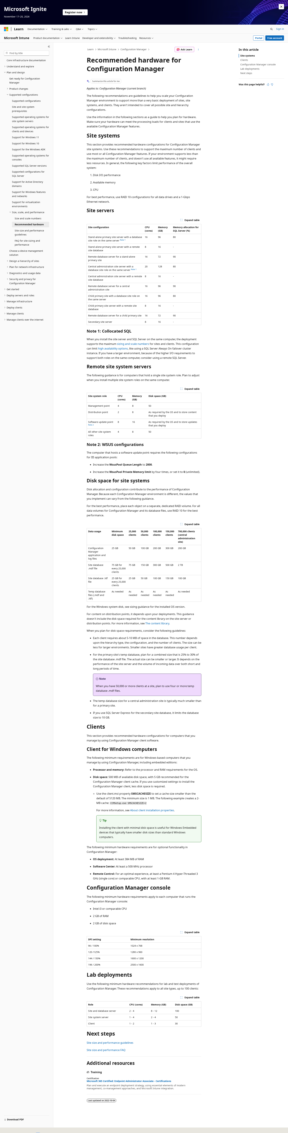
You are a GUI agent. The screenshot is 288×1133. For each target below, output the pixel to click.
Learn (90, 49)
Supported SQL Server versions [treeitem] (29, 165)
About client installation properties (152, 810)
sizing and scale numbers (133, 344)
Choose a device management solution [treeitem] (26, 253)
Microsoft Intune (107, 49)
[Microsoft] (6, 29)
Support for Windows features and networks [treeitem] (29, 194)
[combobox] (26, 53)
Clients (244, 60)
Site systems (247, 55)
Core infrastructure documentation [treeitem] (26, 60)
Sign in (280, 28)
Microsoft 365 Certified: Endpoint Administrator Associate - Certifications (129, 1081)
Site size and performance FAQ (106, 1050)
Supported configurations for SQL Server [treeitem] (28, 173)
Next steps (246, 73)
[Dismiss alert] (281, 6)
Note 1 (123, 240)
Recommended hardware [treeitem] (29, 224)
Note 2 (91, 425)
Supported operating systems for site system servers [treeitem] (30, 119)
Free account (274, 38)
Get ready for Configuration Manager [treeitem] (24, 80)
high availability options (113, 348)
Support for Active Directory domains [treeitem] (27, 184)
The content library (157, 623)
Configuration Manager (133, 49)
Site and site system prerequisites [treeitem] (23, 109)
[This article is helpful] (268, 84)
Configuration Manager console (258, 64)
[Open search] (271, 29)
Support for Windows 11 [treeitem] (25, 137)
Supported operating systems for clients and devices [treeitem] (30, 129)
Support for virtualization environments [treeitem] (26, 204)
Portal (258, 38)
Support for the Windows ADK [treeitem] (28, 149)
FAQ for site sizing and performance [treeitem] (27, 242)
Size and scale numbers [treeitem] (28, 218)
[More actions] (198, 49)
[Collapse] (49, 46)
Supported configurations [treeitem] (26, 100)
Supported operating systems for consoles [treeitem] (30, 157)
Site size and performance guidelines (110, 1043)
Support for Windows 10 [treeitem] (25, 143)
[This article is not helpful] (272, 84)
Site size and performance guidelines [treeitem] (29, 232)
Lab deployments (250, 68)
